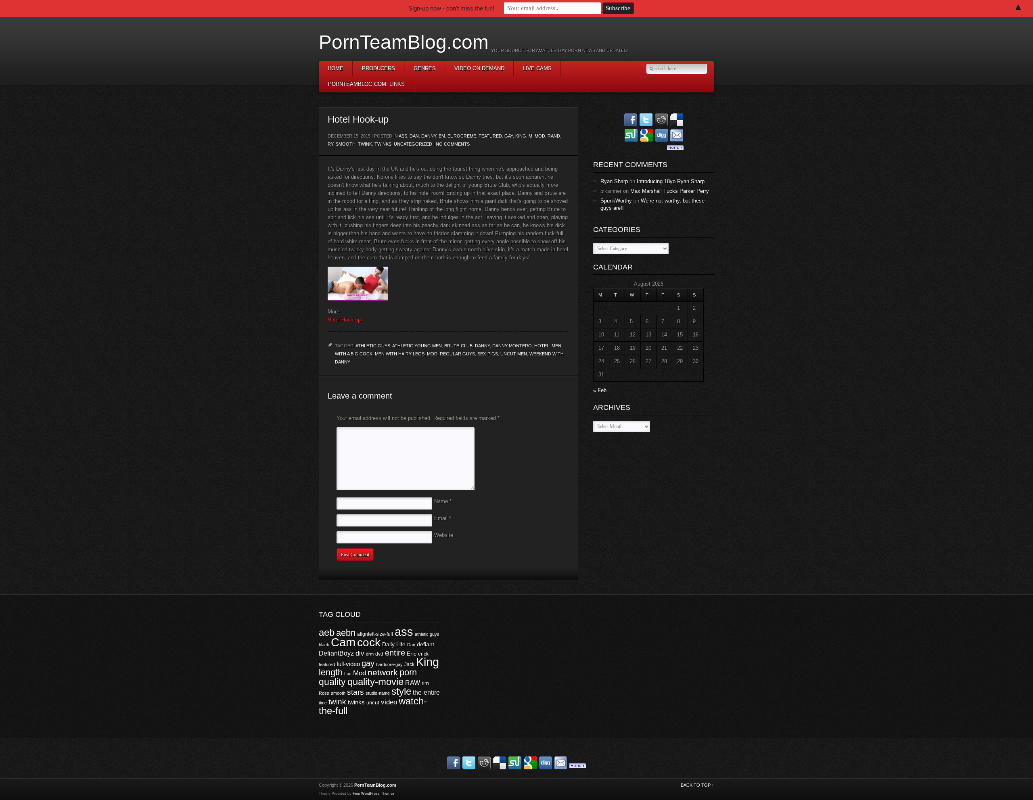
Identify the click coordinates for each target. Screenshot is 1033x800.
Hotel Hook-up (344, 320)
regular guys (457, 353)
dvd (379, 654)
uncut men (513, 353)
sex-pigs (487, 353)
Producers (378, 68)
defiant (425, 644)
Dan (414, 136)
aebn (345, 633)
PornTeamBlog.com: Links (366, 84)
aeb (327, 632)
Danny (428, 136)
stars (355, 692)
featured (327, 664)
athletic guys (372, 345)
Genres (425, 68)
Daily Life (394, 644)
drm (370, 654)
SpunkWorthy (616, 201)
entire (395, 652)
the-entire (426, 692)
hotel (541, 345)
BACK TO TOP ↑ (697, 785)
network (383, 672)
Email (442, 518)
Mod (540, 136)
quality (332, 682)
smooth (345, 144)
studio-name (378, 693)
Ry (330, 144)
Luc (347, 673)
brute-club (458, 345)
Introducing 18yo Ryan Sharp (671, 181)
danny (482, 345)
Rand (554, 136)
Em (442, 136)
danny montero (512, 345)
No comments (453, 144)
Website (443, 535)
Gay (508, 136)
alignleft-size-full (375, 634)
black (324, 644)
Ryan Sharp (614, 181)
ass (403, 136)
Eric (411, 653)
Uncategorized (413, 144)
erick (423, 654)
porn (408, 672)
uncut (372, 703)
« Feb (599, 390)
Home (335, 68)
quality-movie (375, 681)
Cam (343, 642)
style (401, 691)
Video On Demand (479, 68)
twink (365, 144)
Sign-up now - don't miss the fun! (451, 8)
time (323, 702)
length (331, 672)
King (520, 136)
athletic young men (417, 345)
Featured (490, 136)
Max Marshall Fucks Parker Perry (669, 191)
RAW (412, 682)
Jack (409, 664)
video (389, 702)
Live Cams (537, 68)
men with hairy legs (399, 353)
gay (368, 663)
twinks (356, 702)
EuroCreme (461, 136)
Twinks (382, 144)
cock (369, 642)
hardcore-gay (389, 664)
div (359, 653)
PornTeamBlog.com (404, 42)
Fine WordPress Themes (374, 794)
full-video (348, 663)
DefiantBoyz (336, 653)
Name (443, 501)
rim (425, 683)
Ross (324, 693)
